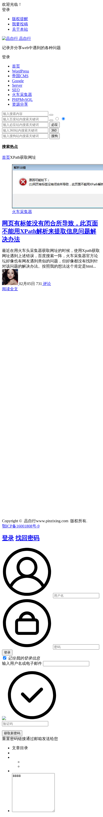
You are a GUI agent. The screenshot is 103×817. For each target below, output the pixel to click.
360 (53, 130)
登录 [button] (6, 9)
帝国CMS (20, 76)
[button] (51, 57)
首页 (16, 66)
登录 (8, 538)
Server (17, 85)
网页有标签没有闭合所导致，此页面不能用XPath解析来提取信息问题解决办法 (50, 231)
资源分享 (20, 104)
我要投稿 (20, 24)
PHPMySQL (22, 99)
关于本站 (20, 29)
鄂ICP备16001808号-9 (21, 526)
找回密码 (28, 538)
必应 (54, 125)
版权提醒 (20, 19)
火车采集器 (22, 94)
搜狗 (54, 136)
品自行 (24, 38)
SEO (16, 90)
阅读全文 (10, 289)
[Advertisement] (51, 343)
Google (18, 81)
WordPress (20, 71)
